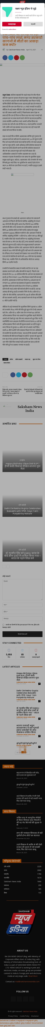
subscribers (12, 29)
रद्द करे (33, 24)
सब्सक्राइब (12, 24)
